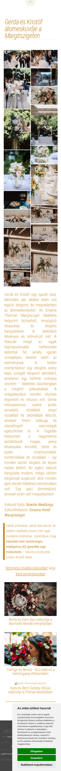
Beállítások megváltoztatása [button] (36, 764)
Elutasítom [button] (37, 758)
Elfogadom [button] (37, 751)
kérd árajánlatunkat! (30, 574)
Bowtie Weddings (39, 504)
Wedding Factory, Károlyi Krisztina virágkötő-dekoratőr (28, 7)
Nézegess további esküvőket (27, 568)
